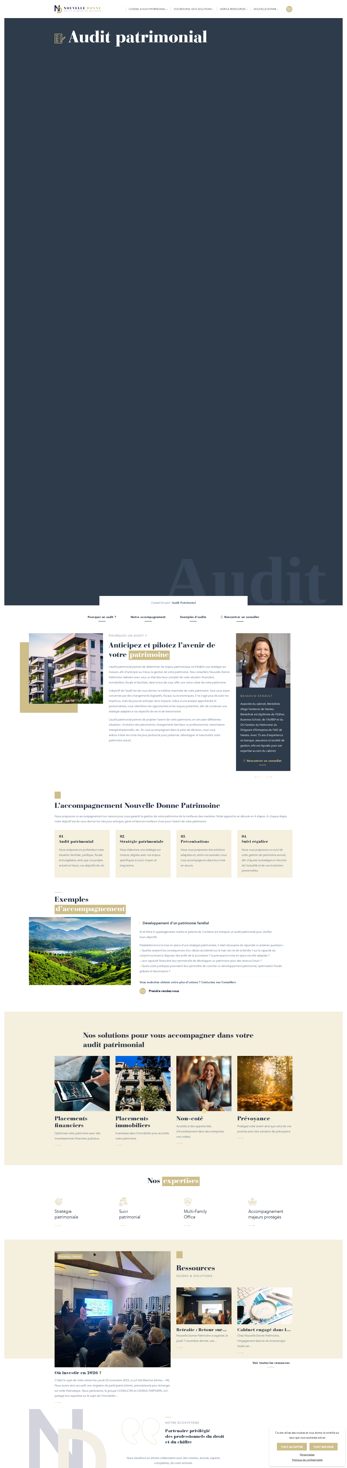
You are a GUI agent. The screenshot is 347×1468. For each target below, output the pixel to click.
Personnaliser (307, 1454)
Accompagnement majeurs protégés (265, 1183)
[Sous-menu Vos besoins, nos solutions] (213, 9)
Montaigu (65, 1225)
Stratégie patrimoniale (66, 1183)
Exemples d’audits (193, 617)
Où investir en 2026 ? (78, 1342)
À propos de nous (173, 1445)
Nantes (76, 1225)
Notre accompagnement (148, 617)
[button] (257, 746)
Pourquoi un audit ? (102, 617)
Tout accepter (292, 1447)
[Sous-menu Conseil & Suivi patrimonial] (167, 9)
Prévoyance (253, 1087)
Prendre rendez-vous (164, 960)
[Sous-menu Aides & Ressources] (247, 9)
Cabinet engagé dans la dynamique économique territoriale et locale (264, 1299)
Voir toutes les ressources (271, 1332)
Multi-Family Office (195, 1183)
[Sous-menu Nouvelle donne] (278, 9)
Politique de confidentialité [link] (307, 1460)
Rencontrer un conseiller (241, 617)
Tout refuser (323, 1447)
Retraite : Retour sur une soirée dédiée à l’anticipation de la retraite (199, 1299)
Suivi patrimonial (129, 1183)
